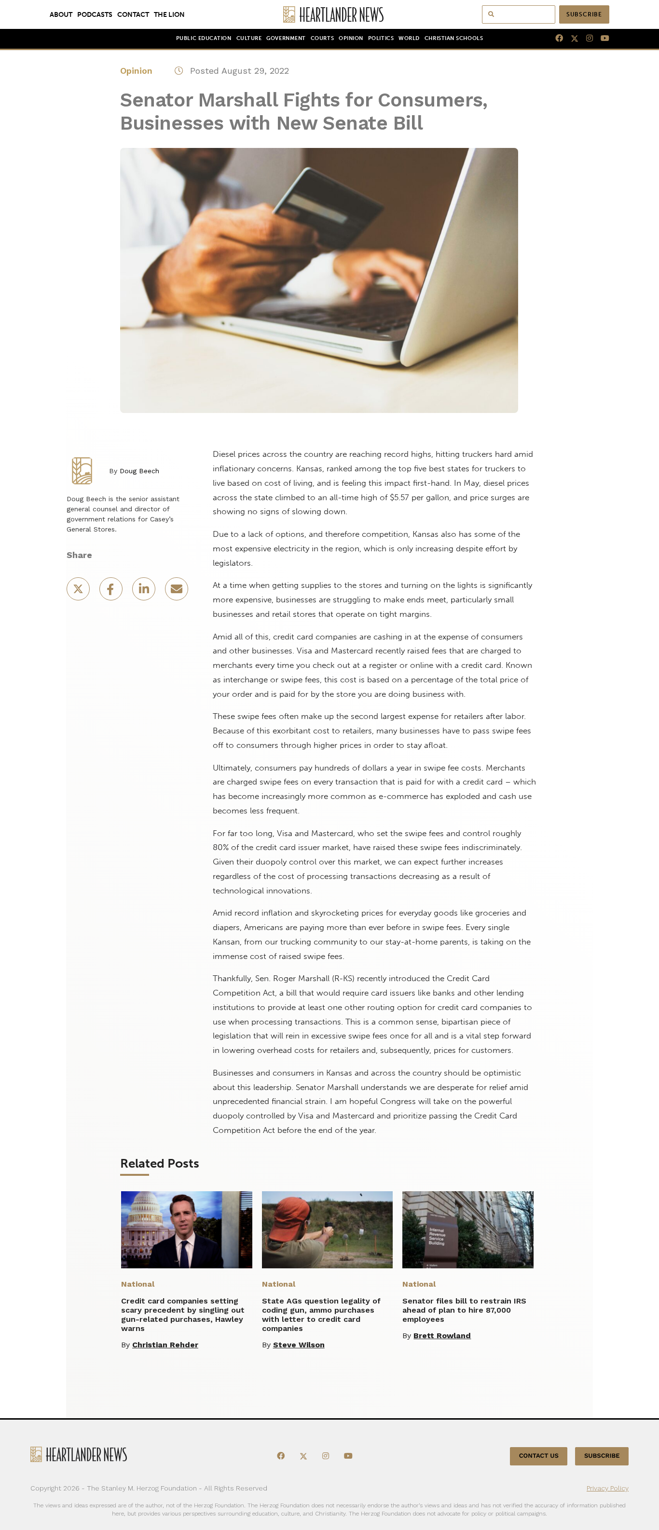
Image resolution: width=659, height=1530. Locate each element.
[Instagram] (585, 38)
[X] (570, 38)
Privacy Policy (608, 1488)
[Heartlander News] (329, 14)
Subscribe (584, 14)
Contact (133, 14)
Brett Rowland (442, 1335)
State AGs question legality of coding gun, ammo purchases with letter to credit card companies (321, 1314)
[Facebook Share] (111, 592)
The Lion (169, 14)
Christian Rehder (165, 1344)
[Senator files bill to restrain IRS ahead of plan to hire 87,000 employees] (468, 1229)
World (409, 38)
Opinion (351, 38)
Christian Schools (454, 38)
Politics (381, 38)
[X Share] (79, 592)
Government (285, 38)
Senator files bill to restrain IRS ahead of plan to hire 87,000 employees (464, 1310)
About (61, 14)
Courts (322, 38)
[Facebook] (555, 38)
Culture (249, 38)
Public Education (204, 38)
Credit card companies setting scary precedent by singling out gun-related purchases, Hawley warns (183, 1314)
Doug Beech (139, 471)
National (137, 1284)
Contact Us (539, 1456)
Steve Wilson (299, 1344)
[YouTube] (601, 38)
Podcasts (94, 14)
